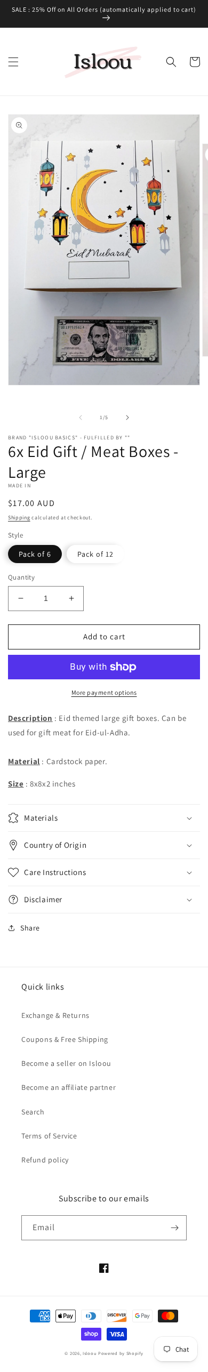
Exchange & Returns (55, 1015)
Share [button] (30, 928)
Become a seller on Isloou (66, 1063)
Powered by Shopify (120, 1353)
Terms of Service (49, 1136)
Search (33, 1112)
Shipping (19, 517)
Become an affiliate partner (68, 1087)
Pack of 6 (35, 554)
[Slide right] (127, 417)
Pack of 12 (95, 554)
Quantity (21, 577)
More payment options (104, 692)
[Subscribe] (174, 1227)
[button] (13, 62)
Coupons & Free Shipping (64, 1039)
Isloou (90, 1353)
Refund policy (45, 1160)
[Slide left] (80, 417)
